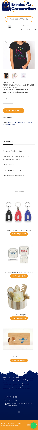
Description (8, 141)
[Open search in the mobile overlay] (19, 19)
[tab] (9, 141)
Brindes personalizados (16, 122)
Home (5, 83)
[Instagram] (19, 412)
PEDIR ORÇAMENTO (13, 111)
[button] (9, 26)
